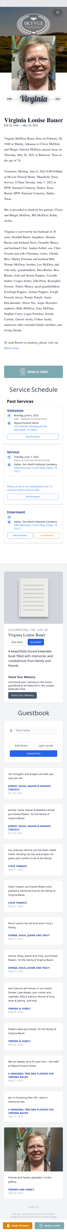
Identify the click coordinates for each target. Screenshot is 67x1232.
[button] (33, 1149)
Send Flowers (47, 535)
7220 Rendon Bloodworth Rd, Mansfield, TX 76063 (30, 428)
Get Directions (33, 436)
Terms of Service (43, 1216)
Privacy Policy (23, 1216)
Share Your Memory (22, 695)
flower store (11, 348)
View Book (17, 642)
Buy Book (36, 642)
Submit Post (33, 753)
